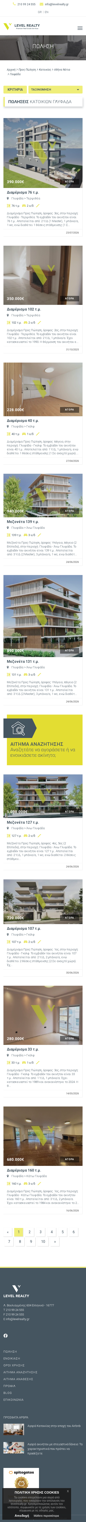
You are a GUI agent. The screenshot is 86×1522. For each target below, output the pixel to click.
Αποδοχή (22, 1515)
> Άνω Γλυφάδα (34, 527)
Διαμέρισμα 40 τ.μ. (23, 421)
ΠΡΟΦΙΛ (9, 1386)
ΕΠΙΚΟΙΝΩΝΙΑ (13, 1399)
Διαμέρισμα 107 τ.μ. (24, 929)
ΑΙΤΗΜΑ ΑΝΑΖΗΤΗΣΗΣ (20, 1372)
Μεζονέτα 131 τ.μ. (23, 662)
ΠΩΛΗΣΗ (10, 1351)
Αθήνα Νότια (62, 69)
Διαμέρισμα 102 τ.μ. (24, 309)
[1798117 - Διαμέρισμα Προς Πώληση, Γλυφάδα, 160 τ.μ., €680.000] (43, 1136)
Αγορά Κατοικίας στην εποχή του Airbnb (54, 1426)
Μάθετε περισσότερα (46, 1515)
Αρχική (11, 69)
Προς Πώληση (27, 69)
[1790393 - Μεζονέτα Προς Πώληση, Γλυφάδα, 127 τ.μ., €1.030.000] (43, 796)
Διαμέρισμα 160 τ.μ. (24, 1170)
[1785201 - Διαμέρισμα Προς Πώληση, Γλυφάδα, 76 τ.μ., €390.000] (43, 153)
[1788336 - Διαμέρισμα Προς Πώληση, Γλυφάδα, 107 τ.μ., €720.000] (43, 901)
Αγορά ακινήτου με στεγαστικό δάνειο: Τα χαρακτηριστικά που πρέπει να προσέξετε (55, 1448)
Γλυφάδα (15, 74)
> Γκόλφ (29, 426)
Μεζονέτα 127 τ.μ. (23, 822)
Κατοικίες (45, 69)
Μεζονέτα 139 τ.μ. (23, 522)
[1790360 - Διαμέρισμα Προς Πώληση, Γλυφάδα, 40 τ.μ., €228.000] (43, 389)
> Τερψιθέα (32, 198)
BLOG (7, 1393)
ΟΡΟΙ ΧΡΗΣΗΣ (14, 1365)
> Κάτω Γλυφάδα (35, 1176)
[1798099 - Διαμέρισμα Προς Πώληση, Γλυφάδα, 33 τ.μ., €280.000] (43, 1015)
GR (40, 12)
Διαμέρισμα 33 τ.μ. (23, 1049)
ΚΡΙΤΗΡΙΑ (15, 89)
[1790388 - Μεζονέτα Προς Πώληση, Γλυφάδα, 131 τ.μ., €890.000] (43, 616)
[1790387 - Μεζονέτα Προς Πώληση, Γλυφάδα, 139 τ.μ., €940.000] (43, 495)
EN (46, 12)
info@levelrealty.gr (57, 4)
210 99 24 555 (26, 4)
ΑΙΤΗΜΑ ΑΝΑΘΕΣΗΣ (18, 1379)
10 (43, 1241)
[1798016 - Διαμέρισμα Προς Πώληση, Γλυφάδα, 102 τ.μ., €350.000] (43, 275)
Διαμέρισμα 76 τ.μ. (23, 192)
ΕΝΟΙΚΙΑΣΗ (11, 1358)
